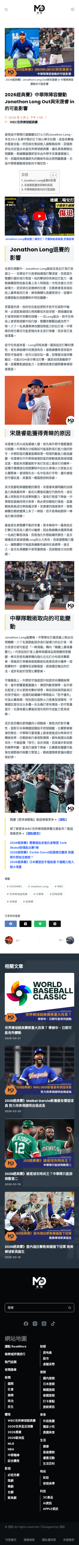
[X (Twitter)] (25, 924)
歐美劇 (12, 1498)
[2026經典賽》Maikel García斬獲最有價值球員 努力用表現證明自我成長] (39, 1070)
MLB (11, 1443)
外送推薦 (49, 1421)
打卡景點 (49, 1401)
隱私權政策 (49, 1540)
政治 (11, 1401)
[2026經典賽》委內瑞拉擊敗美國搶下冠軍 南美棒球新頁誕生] (39, 1216)
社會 (11, 1389)
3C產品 (48, 1497)
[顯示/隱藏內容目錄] (52, 175)
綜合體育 (13, 1461)
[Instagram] (35, 1323)
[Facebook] (11, 924)
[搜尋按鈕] (69, 1307)
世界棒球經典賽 (17, 894)
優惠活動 (49, 1458)
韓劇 (11, 1486)
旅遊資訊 (49, 1407)
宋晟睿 (12, 901)
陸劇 (11, 1480)
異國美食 (49, 1432)
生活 (43, 1440)
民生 (11, 1406)
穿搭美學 (49, 1483)
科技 (43, 1491)
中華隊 (38, 894)
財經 (43, 1346)
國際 (11, 1383)
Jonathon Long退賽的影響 (40, 180)
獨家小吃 (49, 1426)
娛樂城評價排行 (15, 1354)
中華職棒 (13, 1455)
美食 (43, 1415)
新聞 (8, 1377)
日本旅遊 (49, 1384)
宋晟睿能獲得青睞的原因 (38, 185)
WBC (59, 886)
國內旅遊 (49, 1378)
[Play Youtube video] (39, 216)
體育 (8, 1414)
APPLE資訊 (50, 1509)
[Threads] (55, 924)
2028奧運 (14, 1432)
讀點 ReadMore (15, 1346)
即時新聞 (56, 894)
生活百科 (49, 1464)
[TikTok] (53, 1323)
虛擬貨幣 (49, 1364)
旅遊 (43, 1372)
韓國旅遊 (49, 1390)
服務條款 (29, 1540)
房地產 (47, 1353)
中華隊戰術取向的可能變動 (39, 189)
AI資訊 (47, 1503)
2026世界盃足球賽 (20, 1426)
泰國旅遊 (49, 1395)
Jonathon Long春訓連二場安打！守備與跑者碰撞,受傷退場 (39, 238)
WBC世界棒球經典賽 (24, 122)
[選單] (72, 9)
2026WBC (14, 886)
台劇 (11, 1492)
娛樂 (11, 1395)
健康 (46, 1446)
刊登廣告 (10, 1540)
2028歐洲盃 (16, 1438)
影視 (8, 1468)
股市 (46, 1358)
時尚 (43, 1471)
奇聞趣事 (11, 1369)
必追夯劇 (13, 1475)
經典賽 (28, 901)
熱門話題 (11, 1362)
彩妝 (46, 1477)
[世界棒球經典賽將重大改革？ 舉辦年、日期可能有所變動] (39, 997)
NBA (11, 1449)
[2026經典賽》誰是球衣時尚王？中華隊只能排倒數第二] (39, 1143)
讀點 (63, 819)
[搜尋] (6, 9)
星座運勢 (49, 1452)
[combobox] (35, 1307)
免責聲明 (68, 1540)
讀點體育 (33, 833)
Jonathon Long (38, 886)
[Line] (40, 924)
